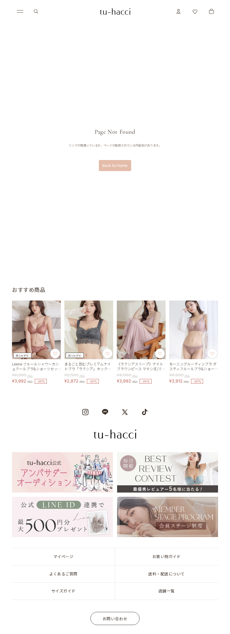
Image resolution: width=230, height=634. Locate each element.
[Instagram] (85, 412)
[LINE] (105, 412)
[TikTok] (145, 412)
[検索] (36, 11)
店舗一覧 (166, 591)
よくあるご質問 (63, 574)
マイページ (63, 556)
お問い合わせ (115, 618)
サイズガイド (63, 591)
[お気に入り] (195, 11)
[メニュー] (20, 11)
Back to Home (115, 165)
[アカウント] (178, 11)
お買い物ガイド (166, 556)
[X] (125, 412)
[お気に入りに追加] (55, 353)
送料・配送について (166, 574)
